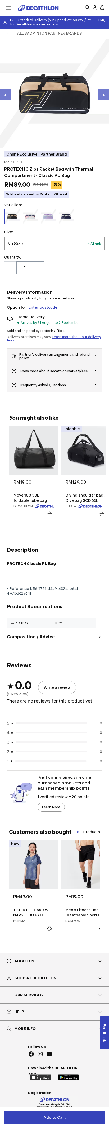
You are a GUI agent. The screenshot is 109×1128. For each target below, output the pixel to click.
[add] (38, 267)
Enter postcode (42, 307)
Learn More (51, 807)
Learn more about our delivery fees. (54, 338)
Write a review (57, 687)
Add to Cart (54, 1117)
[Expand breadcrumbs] (7, 33)
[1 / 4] (54, 93)
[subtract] (10, 267)
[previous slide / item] (5, 94)
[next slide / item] (103, 94)
